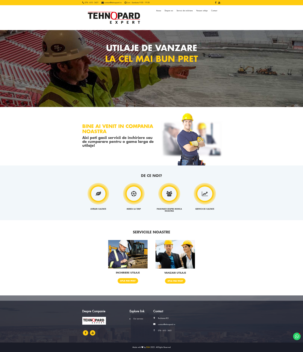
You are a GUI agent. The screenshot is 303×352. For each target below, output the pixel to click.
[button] (3, 71)
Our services (138, 319)
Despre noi (169, 10)
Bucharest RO (163, 318)
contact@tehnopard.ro (113, 2)
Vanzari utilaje (202, 10)
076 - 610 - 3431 (91, 2)
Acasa (158, 10)
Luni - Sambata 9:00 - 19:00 (138, 2)
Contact (214, 10)
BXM (148, 347)
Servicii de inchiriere (185, 10)
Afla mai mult (128, 280)
